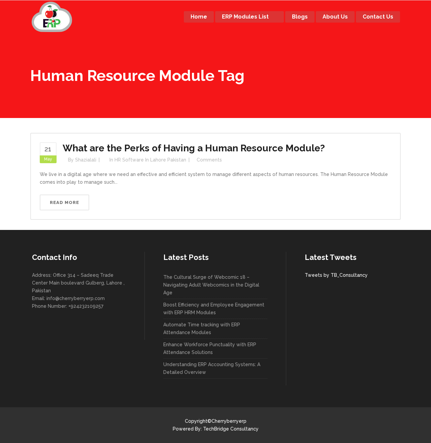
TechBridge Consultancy (231, 429)
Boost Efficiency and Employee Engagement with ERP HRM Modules (213, 308)
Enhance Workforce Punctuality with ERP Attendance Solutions (209, 348)
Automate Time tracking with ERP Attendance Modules (201, 328)
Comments (209, 160)
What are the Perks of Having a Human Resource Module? (194, 148)
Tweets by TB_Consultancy (336, 275)
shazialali (85, 160)
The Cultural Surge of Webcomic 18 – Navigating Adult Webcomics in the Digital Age (211, 284)
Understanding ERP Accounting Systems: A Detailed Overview (211, 368)
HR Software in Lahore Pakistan (150, 160)
